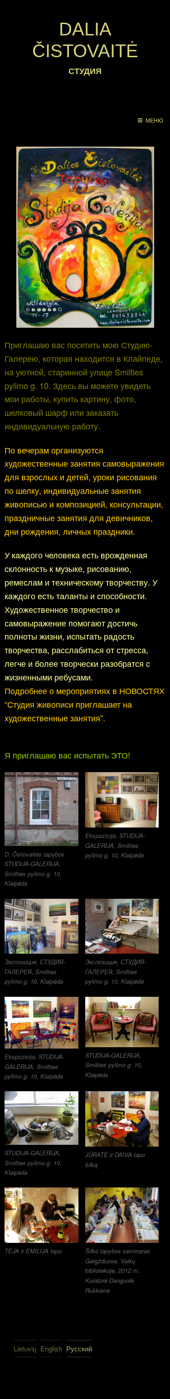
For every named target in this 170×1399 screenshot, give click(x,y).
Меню (154, 121)
